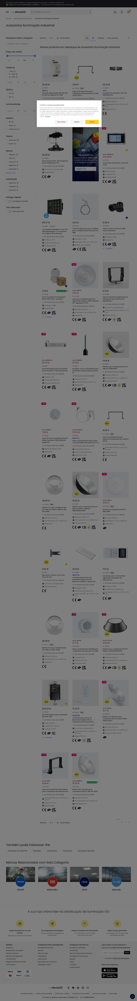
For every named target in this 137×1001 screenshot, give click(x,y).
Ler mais (47, 116)
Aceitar (92, 122)
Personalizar (61, 122)
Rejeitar (77, 122)
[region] (69, 113)
